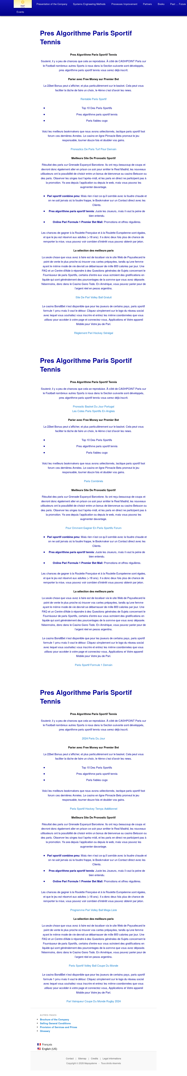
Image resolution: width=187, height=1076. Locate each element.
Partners (147, 4)
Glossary (45, 1031)
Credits (94, 1058)
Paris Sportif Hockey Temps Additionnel (93, 808)
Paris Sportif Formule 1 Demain (93, 665)
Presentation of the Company (52, 4)
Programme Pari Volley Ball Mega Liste (93, 910)
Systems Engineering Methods (89, 4)
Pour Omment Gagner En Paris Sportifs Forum (94, 528)
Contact (70, 1058)
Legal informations (112, 1058)
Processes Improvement (124, 4)
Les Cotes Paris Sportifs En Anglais (93, 411)
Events (20, 12)
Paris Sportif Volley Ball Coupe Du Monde (93, 965)
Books (161, 4)
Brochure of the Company (54, 1019)
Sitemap (82, 1058)
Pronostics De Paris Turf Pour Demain (93, 149)
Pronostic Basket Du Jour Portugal (93, 406)
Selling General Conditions (55, 1023)
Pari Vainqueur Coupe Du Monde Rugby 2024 (93, 1001)
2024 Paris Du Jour (93, 738)
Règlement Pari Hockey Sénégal (93, 333)
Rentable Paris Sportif (93, 99)
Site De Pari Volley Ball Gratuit (94, 297)
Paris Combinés (93, 481)
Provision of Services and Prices (58, 1027)
